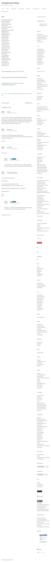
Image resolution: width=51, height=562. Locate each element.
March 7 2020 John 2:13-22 (45, 526)
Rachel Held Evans (40, 56)
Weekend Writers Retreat (42, 167)
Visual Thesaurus (40, 211)
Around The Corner (40, 223)
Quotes (40, 238)
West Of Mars (39, 146)
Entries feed (39, 483)
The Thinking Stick (40, 230)
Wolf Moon (44, 8)
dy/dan (38, 226)
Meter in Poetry (40, 186)
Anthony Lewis (39, 78)
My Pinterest (39, 121)
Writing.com (39, 173)
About (7, 8)
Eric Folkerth (9, 147)
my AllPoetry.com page (41, 120)
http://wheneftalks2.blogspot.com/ (8, 84)
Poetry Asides (39, 160)
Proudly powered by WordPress (7, 559)
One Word (39, 158)
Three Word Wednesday (6, 71)
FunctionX (39, 180)
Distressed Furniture (41, 35)
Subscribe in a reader (41, 16)
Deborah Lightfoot (40, 80)
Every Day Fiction (40, 134)
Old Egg (8, 111)
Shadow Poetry (40, 204)
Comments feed (40, 485)
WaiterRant (39, 97)
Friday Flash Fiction (40, 157)
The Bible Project (40, 62)
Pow (38, 162)
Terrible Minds (39, 41)
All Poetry (39, 131)
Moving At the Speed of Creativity (43, 227)
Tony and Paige (40, 89)
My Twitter (39, 124)
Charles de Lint (40, 34)
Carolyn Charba (40, 523)
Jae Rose (39, 549)
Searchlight (39, 61)
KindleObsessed (40, 106)
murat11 (38, 140)
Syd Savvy (39, 87)
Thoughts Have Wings (10, 3)
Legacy (38, 552)
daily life (41, 539)
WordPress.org (40, 486)
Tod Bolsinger (39, 64)
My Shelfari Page (40, 123)
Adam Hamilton (40, 49)
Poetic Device (39, 196)
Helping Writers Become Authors (43, 136)
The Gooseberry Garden (12, 172)
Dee (11, 159)
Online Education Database (42, 191)
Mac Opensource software (42, 185)
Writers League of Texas (41, 170)
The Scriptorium (40, 205)
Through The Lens (40, 71)
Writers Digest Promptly (41, 168)
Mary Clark (39, 83)
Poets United (39, 161)
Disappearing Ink (29, 102)
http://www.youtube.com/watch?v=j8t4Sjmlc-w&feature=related (14, 77)
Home (2, 8)
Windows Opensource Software (43, 213)
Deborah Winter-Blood (41, 133)
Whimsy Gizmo (40, 148)
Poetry (12, 93)
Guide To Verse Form (41, 183)
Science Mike (39, 59)
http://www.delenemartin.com (42, 504)
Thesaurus (39, 207)
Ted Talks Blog (39, 96)
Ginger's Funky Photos (41, 81)
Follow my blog (43, 541)
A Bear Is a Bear (5, 102)
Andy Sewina (9, 129)
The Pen (15, 93)
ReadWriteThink (40, 201)
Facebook (39, 118)
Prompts (28, 8)
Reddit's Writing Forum (41, 145)
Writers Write (39, 216)
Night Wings (21, 8)
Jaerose (38, 139)
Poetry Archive (39, 198)
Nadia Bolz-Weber (40, 52)
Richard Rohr (39, 58)
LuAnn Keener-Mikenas (41, 37)
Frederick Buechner (40, 50)
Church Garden (43, 517)
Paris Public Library (40, 195)
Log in (38, 482)
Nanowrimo (14, 8)
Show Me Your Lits (40, 164)
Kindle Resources (4, 11)
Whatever (39, 99)
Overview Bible (40, 53)
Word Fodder (39, 149)
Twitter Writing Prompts (41, 165)
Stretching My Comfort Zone (42, 86)
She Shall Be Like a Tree (41, 84)
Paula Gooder (39, 55)
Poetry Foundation (40, 199)
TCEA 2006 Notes (36, 8)
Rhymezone (39, 202)
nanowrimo (39, 142)
